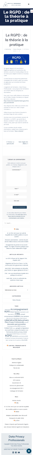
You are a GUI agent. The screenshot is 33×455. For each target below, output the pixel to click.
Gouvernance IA (16, 383)
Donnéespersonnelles (12, 326)
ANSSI (17, 411)
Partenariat (9, 332)
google (18, 328)
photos (16, 332)
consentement (8, 316)
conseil (23, 314)
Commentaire (16, 170)
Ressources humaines (21, 333)
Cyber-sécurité (9, 318)
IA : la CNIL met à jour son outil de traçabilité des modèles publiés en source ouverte (16, 234)
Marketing (8, 49)
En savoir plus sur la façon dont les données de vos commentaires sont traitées (17, 216)
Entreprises (23, 326)
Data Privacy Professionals (14, 322)
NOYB (27, 330)
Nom (16, 188)
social (19, 336)
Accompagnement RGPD (16, 310)
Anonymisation (22, 312)
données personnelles (16, 324)
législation (25, 328)
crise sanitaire (24, 316)
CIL (14, 314)
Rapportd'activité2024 (11, 333)
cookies (17, 316)
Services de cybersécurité (16, 385)
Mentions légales (16, 362)
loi (21, 328)
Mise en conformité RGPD (16, 377)
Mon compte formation (18, 330)
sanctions (15, 336)
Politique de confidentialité (16, 365)
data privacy (23, 320)
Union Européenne (16, 340)
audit (27, 312)
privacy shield (22, 332)
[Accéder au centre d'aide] (29, 451)
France (14, 328)
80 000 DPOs (7, 309)
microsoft (8, 330)
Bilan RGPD (10, 314)
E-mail (16, 194)
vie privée (24, 340)
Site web (16, 201)
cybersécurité (10, 320)
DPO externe (16, 380)
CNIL (17, 229)
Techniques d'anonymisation (16, 338)
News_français (17, 49)
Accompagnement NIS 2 (16, 388)
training (10, 340)
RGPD (8, 335)
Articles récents (16, 400)
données (26, 322)
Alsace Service (14, 312)
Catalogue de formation (16, 391)
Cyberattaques (16, 318)
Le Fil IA (17, 420)
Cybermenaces (23, 318)
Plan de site (16, 368)
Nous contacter (19, 131)
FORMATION (8, 328)
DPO (19, 326)
